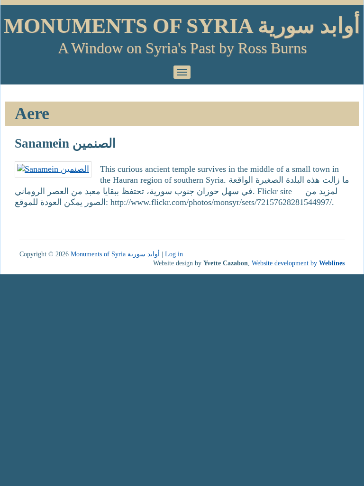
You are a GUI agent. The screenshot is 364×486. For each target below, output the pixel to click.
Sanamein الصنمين (65, 143)
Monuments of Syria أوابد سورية (182, 25)
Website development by (298, 263)
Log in (174, 254)
